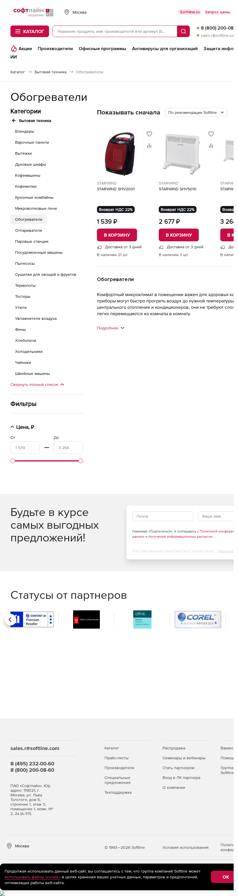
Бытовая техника (35, 120)
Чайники (23, 362)
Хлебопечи (25, 340)
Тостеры (22, 296)
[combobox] (196, 112)
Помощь (228, 758)
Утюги (21, 307)
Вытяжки (23, 153)
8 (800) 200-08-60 (32, 770)
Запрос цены (217, 12)
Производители (119, 767)
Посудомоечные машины (39, 252)
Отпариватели (28, 230)
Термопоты (25, 285)
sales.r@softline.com (219, 35)
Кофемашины (27, 175)
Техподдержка (117, 792)
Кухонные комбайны (34, 197)
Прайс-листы (116, 758)
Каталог (111, 748)
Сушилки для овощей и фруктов (45, 274)
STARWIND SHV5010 (177, 189)
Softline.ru (190, 12)
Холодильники (29, 351)
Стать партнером (178, 767)
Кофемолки (26, 186)
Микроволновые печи (36, 208)
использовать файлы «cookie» (33, 877)
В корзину (117, 235)
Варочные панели (32, 142)
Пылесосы (25, 263)
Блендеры (24, 131)
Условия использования (186, 847)
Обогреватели (28, 219)
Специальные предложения (117, 780)
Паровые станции (31, 241)
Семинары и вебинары (184, 758)
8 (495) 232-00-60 (32, 763)
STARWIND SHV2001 (116, 189)
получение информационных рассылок (180, 536)
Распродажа (174, 748)
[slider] (12, 461)
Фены (20, 329)
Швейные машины (32, 373)
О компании (174, 787)
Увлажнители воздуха (36, 318)
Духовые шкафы (30, 164)
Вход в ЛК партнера (181, 777)
